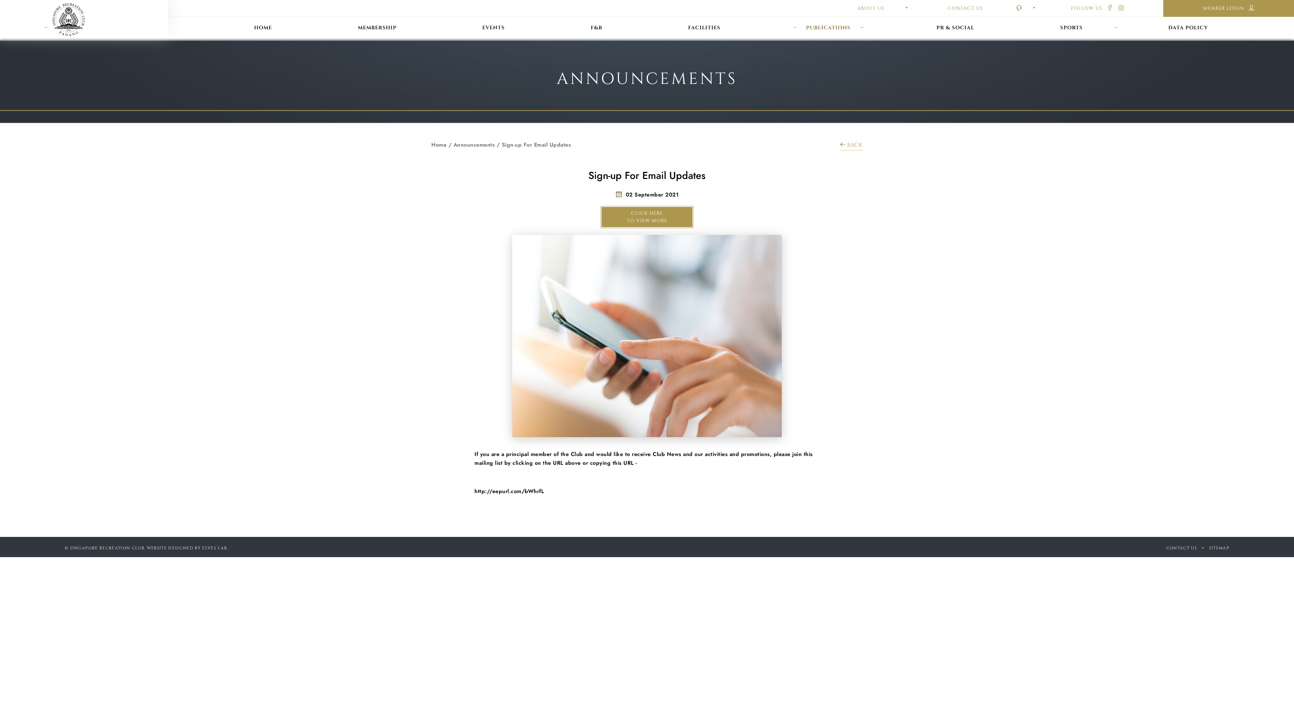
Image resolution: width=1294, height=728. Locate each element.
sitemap (1219, 548)
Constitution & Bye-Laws (828, 19)
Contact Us (1181, 548)
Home (438, 145)
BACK (855, 145)
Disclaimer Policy (1188, 19)
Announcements (474, 145)
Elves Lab (214, 548)
